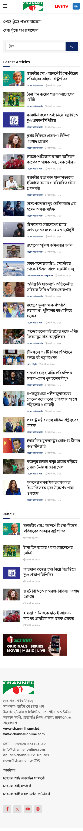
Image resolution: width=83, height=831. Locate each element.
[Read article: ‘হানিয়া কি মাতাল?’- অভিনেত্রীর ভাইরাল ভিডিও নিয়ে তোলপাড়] (13, 289)
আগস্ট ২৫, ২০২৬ (54, 85)
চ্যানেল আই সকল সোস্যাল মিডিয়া (26, 794)
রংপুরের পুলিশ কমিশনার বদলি (49, 245)
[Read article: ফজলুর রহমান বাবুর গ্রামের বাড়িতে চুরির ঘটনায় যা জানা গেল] (13, 466)
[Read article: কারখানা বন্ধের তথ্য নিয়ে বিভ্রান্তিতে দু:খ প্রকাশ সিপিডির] (13, 119)
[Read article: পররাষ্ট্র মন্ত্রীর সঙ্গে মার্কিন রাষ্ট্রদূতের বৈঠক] (13, 424)
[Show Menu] (5, 6)
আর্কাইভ (9, 770)
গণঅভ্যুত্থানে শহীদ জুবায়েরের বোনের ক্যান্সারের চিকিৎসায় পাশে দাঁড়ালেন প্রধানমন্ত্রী (52, 399)
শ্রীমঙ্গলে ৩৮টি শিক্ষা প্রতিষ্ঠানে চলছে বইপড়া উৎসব (49, 355)
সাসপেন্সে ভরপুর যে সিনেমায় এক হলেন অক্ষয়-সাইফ (51, 207)
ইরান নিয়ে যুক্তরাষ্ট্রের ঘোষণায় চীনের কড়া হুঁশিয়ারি (53, 444)
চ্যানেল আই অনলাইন (35, 85)
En (76, 6)
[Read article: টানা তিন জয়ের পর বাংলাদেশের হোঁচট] (13, 99)
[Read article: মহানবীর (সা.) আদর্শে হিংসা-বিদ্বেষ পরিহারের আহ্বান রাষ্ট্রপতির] (13, 78)
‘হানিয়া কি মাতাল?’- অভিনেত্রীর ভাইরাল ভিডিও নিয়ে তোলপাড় (49, 287)
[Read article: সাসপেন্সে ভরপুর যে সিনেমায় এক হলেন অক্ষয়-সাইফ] (13, 208)
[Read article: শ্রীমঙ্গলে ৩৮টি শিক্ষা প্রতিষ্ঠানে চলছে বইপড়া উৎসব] (13, 357)
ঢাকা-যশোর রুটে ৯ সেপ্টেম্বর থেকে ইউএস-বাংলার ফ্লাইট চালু (50, 266)
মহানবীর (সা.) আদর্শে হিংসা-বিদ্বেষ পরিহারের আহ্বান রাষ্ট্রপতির (52, 76)
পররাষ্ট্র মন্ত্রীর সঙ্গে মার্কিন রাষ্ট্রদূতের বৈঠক (52, 423)
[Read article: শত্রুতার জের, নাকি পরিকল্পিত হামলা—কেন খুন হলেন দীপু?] (13, 377)
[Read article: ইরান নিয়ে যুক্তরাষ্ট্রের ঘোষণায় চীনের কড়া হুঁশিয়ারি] (13, 445)
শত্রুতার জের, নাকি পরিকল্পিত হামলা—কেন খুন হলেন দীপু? (49, 376)
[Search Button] (72, 46)
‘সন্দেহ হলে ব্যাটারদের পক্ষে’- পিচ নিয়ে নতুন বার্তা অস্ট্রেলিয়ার (52, 334)
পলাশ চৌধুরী (32, 364)
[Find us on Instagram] (38, 809)
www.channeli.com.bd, (21, 729)
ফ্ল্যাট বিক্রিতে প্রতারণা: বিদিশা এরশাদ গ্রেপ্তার (48, 139)
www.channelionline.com (24, 734)
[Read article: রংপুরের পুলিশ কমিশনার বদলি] (13, 250)
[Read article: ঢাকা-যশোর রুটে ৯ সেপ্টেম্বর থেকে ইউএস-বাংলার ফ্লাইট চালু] (13, 268)
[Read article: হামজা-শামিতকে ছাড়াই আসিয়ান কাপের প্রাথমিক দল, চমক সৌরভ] (13, 161)
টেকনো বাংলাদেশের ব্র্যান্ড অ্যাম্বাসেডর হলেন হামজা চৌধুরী (50, 227)
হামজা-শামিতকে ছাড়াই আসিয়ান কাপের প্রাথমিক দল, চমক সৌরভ (51, 159)
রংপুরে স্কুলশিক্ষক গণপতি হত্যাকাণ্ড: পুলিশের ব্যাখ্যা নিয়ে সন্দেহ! (49, 310)
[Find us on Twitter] (17, 809)
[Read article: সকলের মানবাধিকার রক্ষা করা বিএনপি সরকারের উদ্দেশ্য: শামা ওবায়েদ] (13, 487)
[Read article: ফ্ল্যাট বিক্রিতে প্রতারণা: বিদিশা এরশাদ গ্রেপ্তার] (13, 140)
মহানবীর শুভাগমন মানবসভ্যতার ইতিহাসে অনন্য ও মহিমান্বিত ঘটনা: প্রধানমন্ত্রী (52, 183)
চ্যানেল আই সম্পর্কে (17, 786)
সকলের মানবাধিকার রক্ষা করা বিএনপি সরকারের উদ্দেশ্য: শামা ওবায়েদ (50, 488)
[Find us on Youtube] (28, 809)
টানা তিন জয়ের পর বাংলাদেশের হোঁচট (50, 97)
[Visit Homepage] (33, 6)
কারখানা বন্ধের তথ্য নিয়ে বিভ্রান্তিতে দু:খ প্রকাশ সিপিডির (52, 118)
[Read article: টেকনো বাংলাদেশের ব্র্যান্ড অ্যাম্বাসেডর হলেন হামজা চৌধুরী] (13, 229)
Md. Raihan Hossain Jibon (40, 275)
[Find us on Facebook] (7, 809)
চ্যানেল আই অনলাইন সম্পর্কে (24, 778)
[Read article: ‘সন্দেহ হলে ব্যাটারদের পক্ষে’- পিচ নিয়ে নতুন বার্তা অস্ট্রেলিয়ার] (13, 336)
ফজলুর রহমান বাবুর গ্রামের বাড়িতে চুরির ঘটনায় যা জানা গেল (52, 464)
